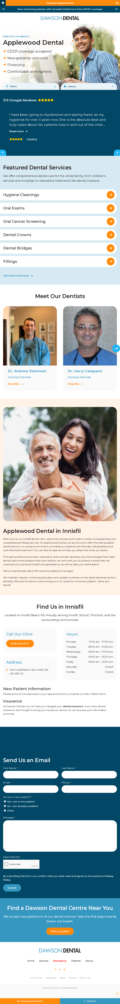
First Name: (10, 768)
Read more (16, 131)
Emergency (60, 960)
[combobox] (65, 789)
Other (10, 810)
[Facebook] (55, 969)
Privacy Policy (36, 978)
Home (30, 960)
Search (63, 978)
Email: (7, 782)
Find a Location (60, 931)
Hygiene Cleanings (21, 194)
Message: (9, 817)
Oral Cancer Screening (24, 221)
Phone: (67, 782)
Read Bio (13, 383)
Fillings (10, 261)
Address (72, 86)
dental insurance (73, 706)
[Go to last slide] (4, 9)
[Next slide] (116, 9)
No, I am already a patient (22, 806)
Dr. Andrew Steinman (27, 371)
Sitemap (73, 978)
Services (43, 960)
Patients (76, 960)
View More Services (16, 275)
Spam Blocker (11, 856)
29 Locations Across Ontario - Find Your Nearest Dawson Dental (60, 9)
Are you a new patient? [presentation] (17, 797)
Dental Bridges (17, 248)
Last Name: (69, 768)
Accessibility (51, 978)
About (89, 960)
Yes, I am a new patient (20, 801)
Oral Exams (14, 208)
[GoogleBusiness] (64, 969)
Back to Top (85, 978)
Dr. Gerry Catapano (85, 371)
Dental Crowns (17, 234)
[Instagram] (60, 969)
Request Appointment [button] (60, 2)
